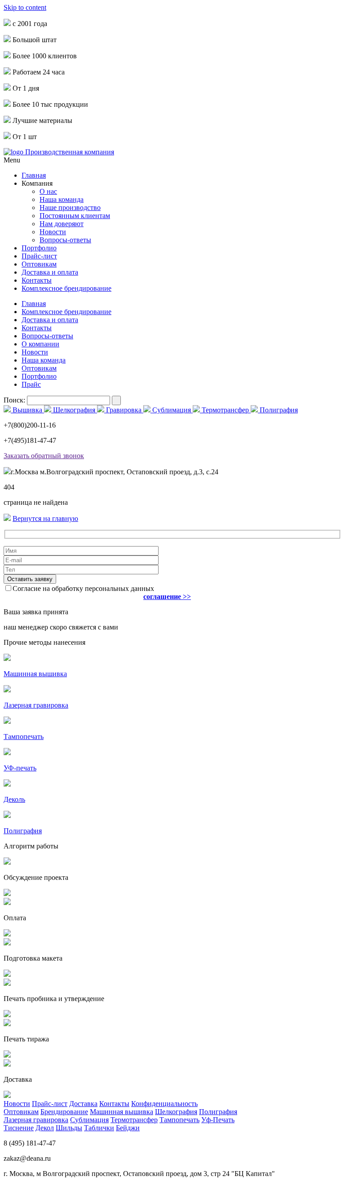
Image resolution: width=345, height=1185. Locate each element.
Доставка (83, 1103)
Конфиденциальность (164, 1103)
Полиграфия (278, 410)
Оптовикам (39, 264)
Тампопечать (179, 1120)
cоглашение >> (167, 596)
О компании (40, 344)
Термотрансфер (225, 410)
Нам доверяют (62, 223)
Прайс (31, 384)
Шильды (69, 1128)
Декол (44, 1128)
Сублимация (171, 410)
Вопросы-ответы (65, 240)
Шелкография (74, 410)
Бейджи (128, 1128)
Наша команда (62, 199)
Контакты (37, 280)
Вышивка (27, 410)
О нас (48, 191)
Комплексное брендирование (66, 288)
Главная (34, 175)
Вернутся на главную (45, 518)
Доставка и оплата (50, 272)
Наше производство (70, 207)
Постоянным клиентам (75, 215)
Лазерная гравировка (36, 1120)
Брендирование (64, 1111)
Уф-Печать (217, 1120)
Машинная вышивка (121, 1111)
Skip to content (25, 7)
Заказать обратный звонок (44, 455)
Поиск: (15, 400)
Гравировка (123, 410)
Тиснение (19, 1128)
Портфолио (39, 248)
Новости (53, 232)
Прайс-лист (39, 256)
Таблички (99, 1128)
